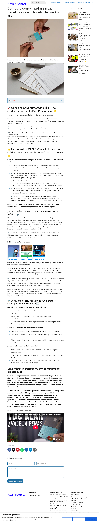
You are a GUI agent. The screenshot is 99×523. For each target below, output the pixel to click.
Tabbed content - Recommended (76, 509)
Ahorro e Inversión (55, 3)
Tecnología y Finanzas (84, 3)
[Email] (35, 450)
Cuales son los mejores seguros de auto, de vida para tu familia (80, 497)
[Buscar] (44, 2)
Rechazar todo (79, 519)
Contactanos (75, 495)
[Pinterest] (18, 450)
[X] (13, 450)
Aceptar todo (91, 519)
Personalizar (66, 519)
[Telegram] (30, 450)
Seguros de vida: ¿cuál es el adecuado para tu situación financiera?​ (58, 507)
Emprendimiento (69, 3)
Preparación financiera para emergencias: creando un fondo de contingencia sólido (59, 496)
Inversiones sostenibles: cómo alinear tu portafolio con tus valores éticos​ (58, 501)
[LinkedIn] (26, 450)
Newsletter (74, 500)
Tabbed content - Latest (78, 507)
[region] (49, 517)
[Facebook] (9, 450)
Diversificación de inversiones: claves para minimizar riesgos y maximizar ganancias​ (59, 512)
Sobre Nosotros (75, 505)
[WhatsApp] (22, 450)
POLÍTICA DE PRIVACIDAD (77, 502)
